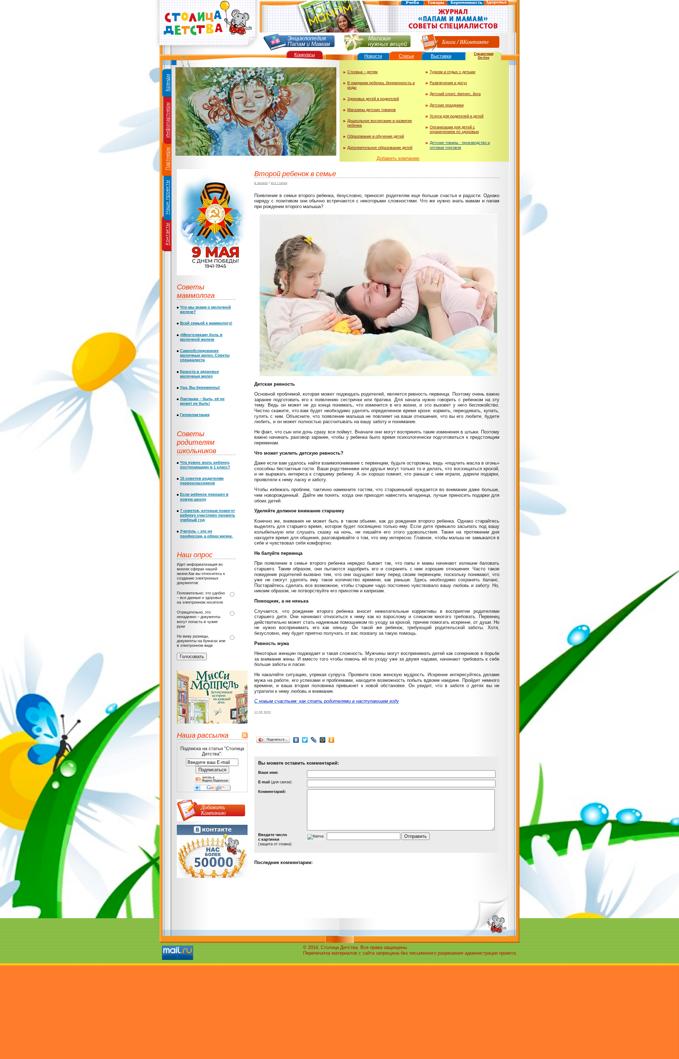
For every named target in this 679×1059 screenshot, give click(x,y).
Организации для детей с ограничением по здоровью (454, 129)
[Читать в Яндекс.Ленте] (212, 781)
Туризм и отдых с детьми (452, 72)
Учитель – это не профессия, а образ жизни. (206, 533)
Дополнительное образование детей (379, 147)
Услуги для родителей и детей (456, 116)
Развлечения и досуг (448, 83)
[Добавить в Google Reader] (212, 789)
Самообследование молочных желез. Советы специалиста (205, 355)
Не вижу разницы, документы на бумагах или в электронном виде (201, 641)
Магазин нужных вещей (387, 40)
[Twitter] (305, 739)
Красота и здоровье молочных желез (199, 373)
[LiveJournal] (314, 739)
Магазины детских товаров (371, 110)
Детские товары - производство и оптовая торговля (460, 144)
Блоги (448, 41)
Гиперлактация (194, 415)
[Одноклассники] (331, 739)
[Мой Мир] (322, 739)
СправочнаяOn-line (483, 55)
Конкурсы (304, 54)
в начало (261, 183)
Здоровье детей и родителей (373, 99)
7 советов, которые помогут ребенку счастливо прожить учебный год (207, 515)
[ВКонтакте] (296, 739)
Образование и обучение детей (375, 136)
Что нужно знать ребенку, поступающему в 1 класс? (205, 464)
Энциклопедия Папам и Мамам (309, 40)
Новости (373, 56)
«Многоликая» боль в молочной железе (201, 337)
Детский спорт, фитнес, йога (455, 94)
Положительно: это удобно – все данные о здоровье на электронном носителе (201, 597)
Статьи (406, 56)
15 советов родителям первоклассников (202, 480)
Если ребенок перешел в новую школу (204, 496)
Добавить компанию (398, 158)
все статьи (279, 183)
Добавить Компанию (213, 809)
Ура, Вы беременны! (200, 387)
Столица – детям (362, 72)
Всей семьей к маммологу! (206, 323)
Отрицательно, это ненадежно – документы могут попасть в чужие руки (198, 619)
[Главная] (207, 48)
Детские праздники (447, 105)
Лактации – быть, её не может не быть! (202, 401)
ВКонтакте (474, 41)
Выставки (441, 56)
